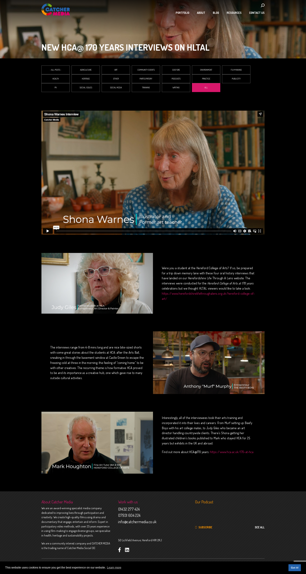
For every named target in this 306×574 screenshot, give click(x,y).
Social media (116, 87)
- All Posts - (55, 69)
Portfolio (182, 13)
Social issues (86, 87)
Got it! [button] (295, 567)
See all (260, 527)
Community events (146, 69)
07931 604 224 (129, 515)
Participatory (146, 78)
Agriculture (86, 69)
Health (55, 78)
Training (146, 87)
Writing (176, 87)
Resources (234, 13)
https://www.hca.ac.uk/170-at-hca (232, 452)
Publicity (236, 78)
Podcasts (176, 78)
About (201, 13)
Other (116, 78)
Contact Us (257, 13)
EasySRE (176, 69)
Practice (206, 78)
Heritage (86, 78)
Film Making (236, 69)
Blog (216, 13)
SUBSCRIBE (205, 527)
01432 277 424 (129, 509)
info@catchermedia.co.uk (137, 521)
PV (56, 87)
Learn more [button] (114, 567)
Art (115, 69)
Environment (206, 69)
